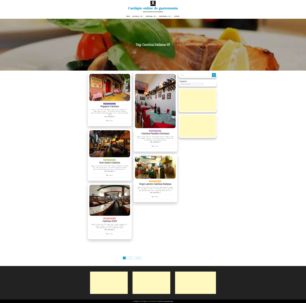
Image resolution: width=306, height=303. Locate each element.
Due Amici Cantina (109, 162)
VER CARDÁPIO (108, 116)
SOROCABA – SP (150, 16)
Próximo (138, 258)
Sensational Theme (168, 301)
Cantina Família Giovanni (155, 133)
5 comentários (110, 120)
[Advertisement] (197, 100)
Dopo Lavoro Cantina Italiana (155, 184)
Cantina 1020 (109, 221)
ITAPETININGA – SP (164, 16)
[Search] (214, 75)
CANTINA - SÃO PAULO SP (109, 103)
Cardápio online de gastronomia (153, 8)
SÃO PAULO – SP (137, 16)
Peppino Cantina (109, 106)
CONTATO (177, 16)
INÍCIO (128, 16)
